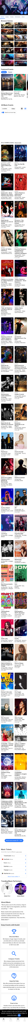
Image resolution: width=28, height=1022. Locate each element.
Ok (19, 1015)
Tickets (12, 16)
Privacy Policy (21, 1013)
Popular (10, 72)
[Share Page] (25, 12)
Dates (13, 108)
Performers (17, 16)
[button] (25, 1019)
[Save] (21, 12)
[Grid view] (21, 108)
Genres (2, 16)
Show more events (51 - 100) (14, 840)
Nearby (4, 72)
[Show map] (25, 108)
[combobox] (5, 108)
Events (7, 16)
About (23, 16)
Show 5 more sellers (13, 876)
